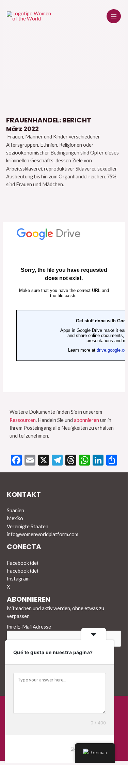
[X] (43, 461)
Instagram (18, 579)
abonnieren (86, 420)
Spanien (15, 510)
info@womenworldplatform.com (42, 534)
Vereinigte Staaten (27, 526)
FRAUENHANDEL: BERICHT (48, 120)
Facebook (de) (22, 563)
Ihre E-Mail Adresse (29, 627)
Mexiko (15, 518)
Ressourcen (23, 420)
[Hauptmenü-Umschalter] (114, 16)
